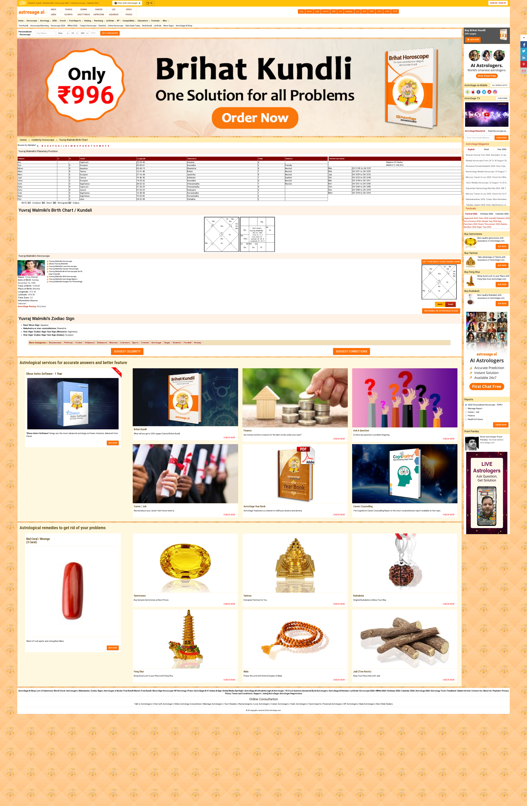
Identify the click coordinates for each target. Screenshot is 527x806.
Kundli (38, 3)
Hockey (197, 343)
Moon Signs (168, 26)
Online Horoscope (115, 26)
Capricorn (98, 14)
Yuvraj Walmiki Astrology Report (63, 279)
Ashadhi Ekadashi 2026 (499, 218)
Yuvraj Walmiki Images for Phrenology (65, 282)
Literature (125, 343)
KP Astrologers (351, 704)
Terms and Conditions (242, 693)
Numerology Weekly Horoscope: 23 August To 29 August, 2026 (488, 171)
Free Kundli (23, 26)
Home (21, 21)
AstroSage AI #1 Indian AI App (207, 691)
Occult (63, 21)
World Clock (59, 691)
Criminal (145, 343)
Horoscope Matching (39, 26)
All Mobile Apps (499, 85)
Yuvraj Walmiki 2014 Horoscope (62, 276)
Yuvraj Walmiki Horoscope (60, 261)
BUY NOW (113, 443)
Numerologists (246, 704)
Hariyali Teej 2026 (489, 221)
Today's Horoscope (88, 26)
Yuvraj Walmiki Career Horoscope (63, 269)
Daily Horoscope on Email (499, 131)
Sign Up (502, 3)
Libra (53, 14)
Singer (167, 343)
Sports (135, 343)
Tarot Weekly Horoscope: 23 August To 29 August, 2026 (488, 182)
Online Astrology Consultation (188, 704)
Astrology (45, 21)
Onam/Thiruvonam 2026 (489, 224)
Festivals (155, 21)
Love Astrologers (262, 704)
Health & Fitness (475, 419)
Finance (471, 415)
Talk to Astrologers (143, 704)
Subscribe (502, 98)
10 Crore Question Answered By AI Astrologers (306, 691)
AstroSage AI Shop (184, 26)
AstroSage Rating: (27, 306)
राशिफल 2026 (72, 26)
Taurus (68, 9)
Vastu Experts (315, 704)
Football (187, 343)
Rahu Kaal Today (132, 26)
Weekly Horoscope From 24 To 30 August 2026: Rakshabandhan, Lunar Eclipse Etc (488, 160)
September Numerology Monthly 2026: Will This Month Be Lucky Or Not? (488, 188)
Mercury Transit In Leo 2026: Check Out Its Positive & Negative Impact (488, 194)
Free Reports (75, 21)
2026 (54, 21)
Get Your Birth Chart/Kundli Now (441, 261)
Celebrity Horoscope (43, 139)
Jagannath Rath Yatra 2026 (476, 218)
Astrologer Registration (291, 693)
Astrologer (156, 343)
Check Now (229, 437)
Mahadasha (84, 691)
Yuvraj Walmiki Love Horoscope (63, 266)
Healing (87, 21)
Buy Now (474, 40)
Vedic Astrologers (298, 704)
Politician (68, 343)
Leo (113, 9)
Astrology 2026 (423, 691)
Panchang (98, 21)
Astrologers (72, 691)
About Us (487, 691)
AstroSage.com (275, 710)
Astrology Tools (438, 691)
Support (257, 693)
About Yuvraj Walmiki (58, 264)
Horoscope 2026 (62, 3)
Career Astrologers (280, 704)
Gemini (83, 9)
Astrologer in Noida (113, 691)
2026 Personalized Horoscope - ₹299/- (485, 405)
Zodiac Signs (97, 691)
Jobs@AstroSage (270, 693)
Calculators (143, 21)
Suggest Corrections (351, 351)
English (471, 149)
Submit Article (463, 691)
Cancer (98, 9)
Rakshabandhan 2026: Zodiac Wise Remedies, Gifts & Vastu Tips (488, 199)
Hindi (486, 149)
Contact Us (477, 691)
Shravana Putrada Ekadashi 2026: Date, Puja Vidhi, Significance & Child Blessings (488, 166)
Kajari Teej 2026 (484, 227)
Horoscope (32, 21)
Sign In (493, 3)
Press (190, 691)
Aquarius (113, 14)
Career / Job (473, 412)
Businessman (55, 343)
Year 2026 (501, 149)
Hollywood (90, 343)
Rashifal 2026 (48, 3)
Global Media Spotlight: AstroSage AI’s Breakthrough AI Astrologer (253, 691)
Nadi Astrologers (367, 704)
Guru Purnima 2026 (472, 221)
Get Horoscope (110, 33)
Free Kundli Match (131, 691)
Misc (165, 21)
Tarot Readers (231, 704)
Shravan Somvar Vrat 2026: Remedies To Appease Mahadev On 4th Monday (488, 155)
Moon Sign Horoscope (163, 691)
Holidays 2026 (486, 214)
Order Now (500, 425)
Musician (113, 343)
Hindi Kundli (147, 26)
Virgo (129, 9)
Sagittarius (83, 14)
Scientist (177, 343)
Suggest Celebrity (127, 351)
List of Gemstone (45, 691)
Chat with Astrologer (127, 3)
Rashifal (31, 3)
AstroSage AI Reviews (339, 691)
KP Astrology (180, 691)
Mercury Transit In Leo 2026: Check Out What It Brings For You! (488, 177)
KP (118, 21)
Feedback (451, 691)
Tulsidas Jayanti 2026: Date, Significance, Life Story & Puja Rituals (488, 205)
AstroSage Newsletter (475, 131)
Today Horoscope (77, 3)
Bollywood (102, 343)
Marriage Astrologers (213, 704)
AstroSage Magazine (477, 144)
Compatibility (129, 21)
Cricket (78, 343)
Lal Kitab (157, 26)
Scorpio (68, 14)
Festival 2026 (471, 214)
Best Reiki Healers (384, 704)
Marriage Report (475, 408)
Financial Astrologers (332, 704)
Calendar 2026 (92, 3)
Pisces (129, 14)
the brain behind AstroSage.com (491, 440)
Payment (497, 691)
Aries (53, 9)
